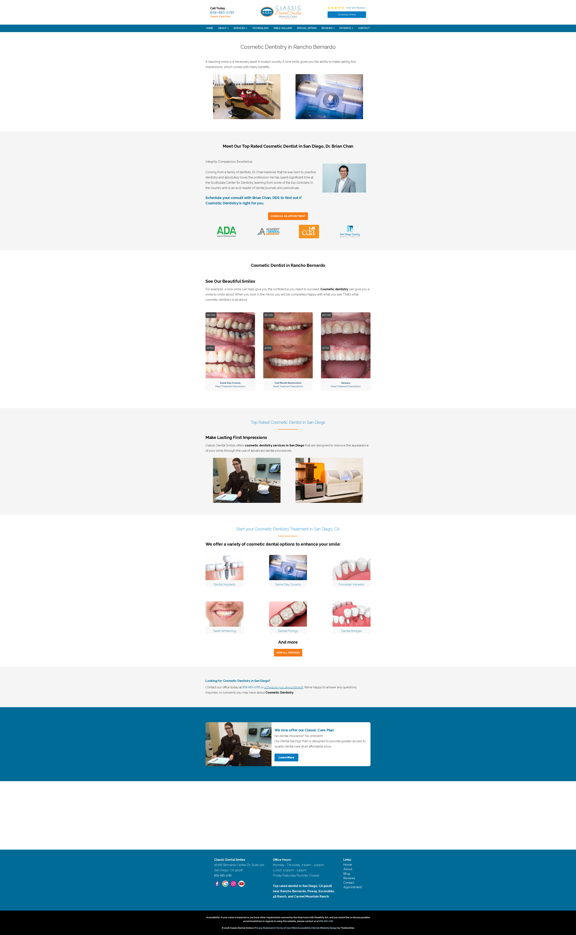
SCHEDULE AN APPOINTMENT (288, 216)
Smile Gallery (283, 28)
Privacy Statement (265, 928)
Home (209, 28)
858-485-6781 (222, 12)
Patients (345, 28)
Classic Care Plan (220, 16)
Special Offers (307, 28)
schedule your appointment (283, 687)
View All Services (288, 652)
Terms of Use (283, 928)
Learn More (286, 757)
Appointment (352, 887)
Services (239, 28)
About (222, 28)
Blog (346, 873)
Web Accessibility (301, 928)
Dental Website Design (324, 928)
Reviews (327, 28)
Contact (364, 28)
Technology (260, 28)
